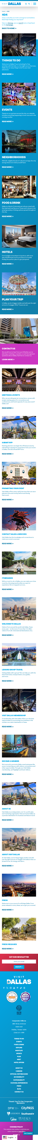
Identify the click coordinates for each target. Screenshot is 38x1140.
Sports (19, 1053)
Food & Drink (11, 203)
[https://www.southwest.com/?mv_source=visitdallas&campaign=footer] (27, 1114)
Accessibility (19, 1077)
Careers (19, 1071)
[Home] (11, 4)
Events (7, 110)
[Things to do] (19, 44)
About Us (18, 1068)
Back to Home (8, 28)
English (10, 1137)
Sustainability (19, 1080)
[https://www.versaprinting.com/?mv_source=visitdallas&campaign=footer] (13, 1119)
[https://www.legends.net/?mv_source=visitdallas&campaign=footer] (13, 1114)
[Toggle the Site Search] (30, 3)
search (21, 23)
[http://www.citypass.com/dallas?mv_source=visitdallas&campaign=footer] (27, 1108)
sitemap (10, 23)
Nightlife (19, 1051)
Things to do (11, 60)
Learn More (7, 360)
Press (19, 1086)
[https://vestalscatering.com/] (24, 1119)
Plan (19, 1057)
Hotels (7, 252)
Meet (19, 1059)
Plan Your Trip (12, 299)
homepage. (9, 25)
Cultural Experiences (19, 1083)
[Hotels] (19, 236)
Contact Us (19, 1092)
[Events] (19, 94)
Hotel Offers (19, 1062)
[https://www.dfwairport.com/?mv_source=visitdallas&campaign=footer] (13, 1108)
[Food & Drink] (19, 187)
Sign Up (18, 967)
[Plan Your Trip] (19, 283)
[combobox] (9, 1137)
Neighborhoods (14, 157)
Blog (19, 1089)
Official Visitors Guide (19, 1074)
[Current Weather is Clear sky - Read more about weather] (26, 4)
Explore (19, 1048)
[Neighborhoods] (19, 141)
